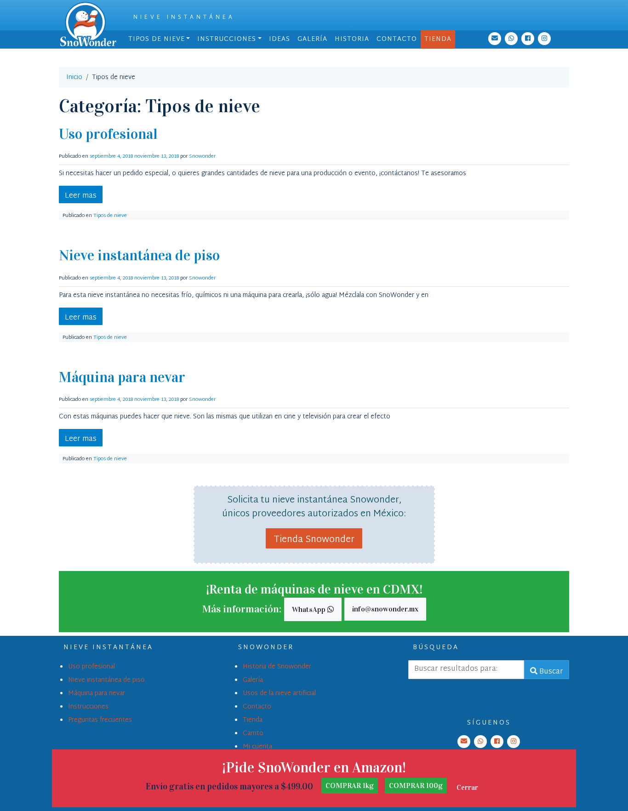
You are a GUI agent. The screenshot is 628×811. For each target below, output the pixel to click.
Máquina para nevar (122, 377)
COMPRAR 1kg (349, 785)
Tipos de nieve (156, 39)
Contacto (397, 39)
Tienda (437, 39)
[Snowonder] (88, 24)
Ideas (279, 39)
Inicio (74, 77)
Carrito (253, 733)
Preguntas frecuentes (100, 720)
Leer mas (81, 196)
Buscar (550, 672)
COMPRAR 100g (416, 785)
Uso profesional (108, 134)
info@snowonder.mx (385, 609)
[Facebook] (527, 38)
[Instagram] (544, 38)
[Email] (494, 38)
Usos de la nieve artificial (279, 693)
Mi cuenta (257, 747)
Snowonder (202, 156)
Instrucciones (226, 39)
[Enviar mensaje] (511, 38)
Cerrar (467, 787)
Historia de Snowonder (277, 667)
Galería (312, 39)
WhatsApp (309, 609)
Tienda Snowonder (314, 539)
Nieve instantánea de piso (139, 255)
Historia (352, 39)
